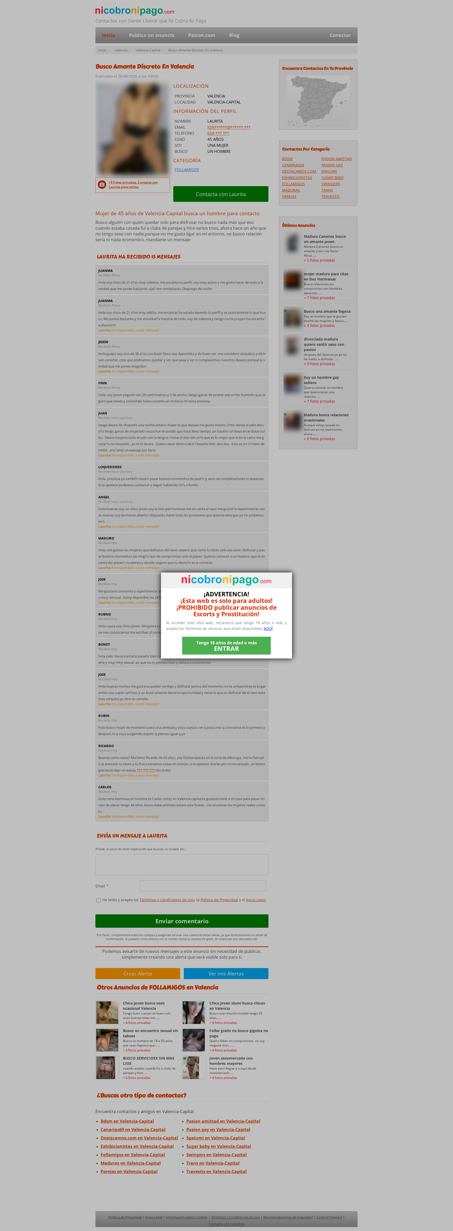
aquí (268, 628)
